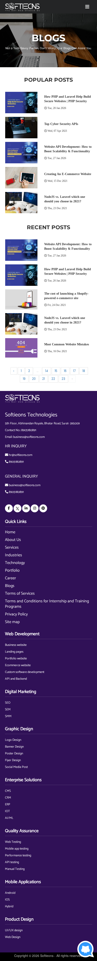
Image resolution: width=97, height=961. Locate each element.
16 (65, 371)
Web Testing (13, 842)
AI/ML (9, 818)
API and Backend (16, 678)
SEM (8, 709)
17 (74, 371)
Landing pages (14, 651)
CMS (8, 791)
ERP (7, 804)
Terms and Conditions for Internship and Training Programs (47, 604)
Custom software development (24, 672)
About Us (13, 539)
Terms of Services (20, 593)
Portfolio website (16, 658)
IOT (7, 811)
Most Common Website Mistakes (66, 344)
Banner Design (14, 746)
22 (53, 379)
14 (46, 371)
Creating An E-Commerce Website (67, 174)
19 (24, 379)
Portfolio (12, 570)
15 (56, 371)
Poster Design (14, 753)
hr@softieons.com (20, 455)
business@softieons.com (29, 437)
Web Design (12, 937)
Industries (13, 555)
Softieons (46, 955)
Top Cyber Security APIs (61, 124)
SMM (8, 716)
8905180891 (28, 430)
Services (12, 547)
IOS (7, 899)
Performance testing (18, 855)
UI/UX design (14, 930)
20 (34, 379)
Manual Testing (15, 869)
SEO (7, 702)
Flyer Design (13, 760)
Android (10, 893)
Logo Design (13, 740)
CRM (8, 797)
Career (10, 578)
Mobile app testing (16, 848)
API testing (12, 862)
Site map (12, 622)
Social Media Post (16, 767)
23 (63, 379)
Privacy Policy (16, 614)
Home (10, 532)
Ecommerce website (18, 665)
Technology (15, 562)
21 (43, 379)
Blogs (9, 585)
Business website (16, 645)
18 (83, 371)
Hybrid (9, 906)
